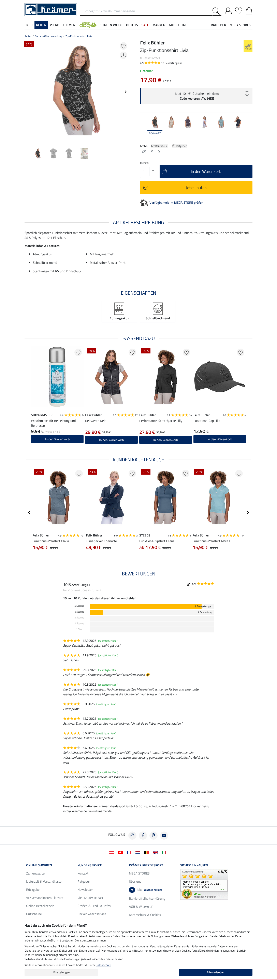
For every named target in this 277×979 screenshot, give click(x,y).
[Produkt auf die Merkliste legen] (123, 46)
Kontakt (82, 873)
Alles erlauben (215, 972)
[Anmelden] (228, 10)
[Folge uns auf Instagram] (132, 835)
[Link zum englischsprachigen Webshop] (156, 852)
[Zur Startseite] (51, 9)
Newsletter (85, 889)
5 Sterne (79, 606)
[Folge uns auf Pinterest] (153, 835)
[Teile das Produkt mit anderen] (123, 55)
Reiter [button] (41, 25)
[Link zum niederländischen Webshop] (138, 852)
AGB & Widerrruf (140, 906)
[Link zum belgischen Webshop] (147, 852)
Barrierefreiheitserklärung (147, 898)
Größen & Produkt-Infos (94, 905)
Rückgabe (33, 889)
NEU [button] (29, 25)
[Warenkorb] (248, 10)
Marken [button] (158, 25)
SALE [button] (145, 25)
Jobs (146, 889)
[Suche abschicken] (216, 11)
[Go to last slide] (29, 512)
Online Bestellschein (40, 905)
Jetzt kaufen (196, 187)
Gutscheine (34, 913)
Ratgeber (181, 146)
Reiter (28, 36)
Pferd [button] (54, 25)
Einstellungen (61, 972)
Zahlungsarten (36, 873)
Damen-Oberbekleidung (48, 36)
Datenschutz (103, 965)
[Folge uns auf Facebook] (143, 835)
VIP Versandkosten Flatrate (44, 897)
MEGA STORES (240, 25)
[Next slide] (125, 92)
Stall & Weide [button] (111, 25)
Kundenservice (89, 865)
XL (160, 152)
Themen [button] (69, 25)
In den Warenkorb (57, 439)
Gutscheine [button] (178, 25)
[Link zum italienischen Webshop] (165, 852)
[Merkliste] (238, 10)
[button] (88, 25)
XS (144, 152)
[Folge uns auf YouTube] (164, 835)
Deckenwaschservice (91, 913)
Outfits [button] (132, 25)
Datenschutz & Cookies (145, 914)
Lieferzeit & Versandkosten (44, 881)
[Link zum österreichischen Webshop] (112, 852)
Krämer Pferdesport (146, 865)
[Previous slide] (28, 92)
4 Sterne (79, 612)
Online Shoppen (39, 865)
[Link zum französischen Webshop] (130, 852)
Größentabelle (159, 146)
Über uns (135, 881)
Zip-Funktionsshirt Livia (78, 36)
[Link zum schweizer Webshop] (121, 852)
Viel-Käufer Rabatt (90, 897)
